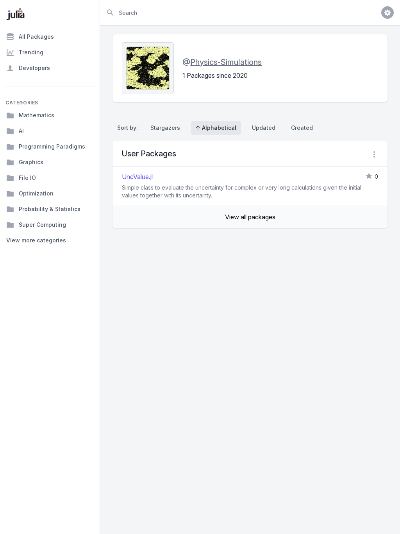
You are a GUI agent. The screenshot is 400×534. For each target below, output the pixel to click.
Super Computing (42, 224)
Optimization (36, 193)
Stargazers (165, 127)
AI (21, 130)
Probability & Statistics (49, 209)
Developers (34, 68)
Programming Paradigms (52, 146)
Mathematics (36, 115)
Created (302, 127)
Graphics (31, 162)
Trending (31, 52)
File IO (27, 177)
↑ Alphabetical (216, 127)
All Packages (36, 36)
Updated (263, 127)
